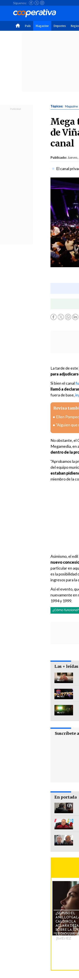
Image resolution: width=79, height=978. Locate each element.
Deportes (60, 26)
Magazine (42, 26)
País (28, 26)
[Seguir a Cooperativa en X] (36, 3)
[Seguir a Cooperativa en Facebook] (31, 3)
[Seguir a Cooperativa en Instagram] (42, 3)
